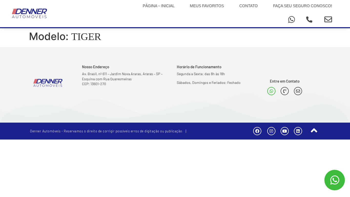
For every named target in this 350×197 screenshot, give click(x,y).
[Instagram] (271, 131)
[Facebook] (257, 131)
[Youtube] (285, 131)
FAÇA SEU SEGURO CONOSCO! (302, 6)
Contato (248, 6)
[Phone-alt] (309, 19)
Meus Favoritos (207, 6)
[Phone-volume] (285, 91)
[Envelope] (328, 19)
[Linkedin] (298, 131)
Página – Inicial (158, 6)
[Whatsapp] (291, 19)
